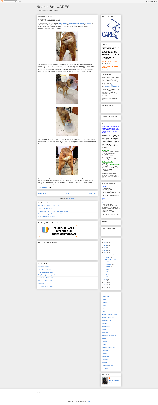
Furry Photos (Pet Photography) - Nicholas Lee (50, 275)
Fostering (105, 323)
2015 (105, 245)
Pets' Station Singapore (44, 269)
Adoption (104, 302)
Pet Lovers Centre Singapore (45, 272)
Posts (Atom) (70, 198)
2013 (105, 250)
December (109, 255)
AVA (103, 308)
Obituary (104, 341)
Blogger (88, 401)
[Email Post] (50, 187)
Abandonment (106, 296)
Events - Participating (108, 317)
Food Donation (106, 320)
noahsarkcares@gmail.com (110, 85)
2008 (105, 287)
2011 (105, 280)
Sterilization (105, 356)
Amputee (104, 305)
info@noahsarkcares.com (112, 86)
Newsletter (105, 332)
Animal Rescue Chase (44, 266)
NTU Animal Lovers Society (45, 286)
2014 (105, 247)
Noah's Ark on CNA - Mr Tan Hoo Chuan (48, 205)
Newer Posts (42, 193)
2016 (105, 242)
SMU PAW (41, 283)
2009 (105, 284)
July (107, 269)
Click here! (105, 69)
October (108, 257)
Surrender (105, 359)
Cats (103, 311)
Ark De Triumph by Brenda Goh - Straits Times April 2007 (53, 211)
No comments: (43, 187)
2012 (105, 252)
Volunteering (105, 368)
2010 (105, 282)
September (109, 264)
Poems (104, 344)
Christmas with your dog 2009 (46, 208)
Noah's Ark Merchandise (109, 335)
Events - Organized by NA (109, 314)
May (107, 274)
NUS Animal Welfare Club (45, 280)
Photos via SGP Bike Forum (45, 277)
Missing (104, 329)
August (108, 266)
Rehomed (105, 350)
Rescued (104, 353)
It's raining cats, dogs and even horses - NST (50, 214)
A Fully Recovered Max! (49, 20)
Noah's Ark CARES (53, 7)
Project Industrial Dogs (108, 347)
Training (104, 362)
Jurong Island (106, 326)
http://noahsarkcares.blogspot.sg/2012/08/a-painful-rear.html (75, 23)
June (107, 271)
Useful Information (107, 365)
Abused (104, 299)
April (107, 276)
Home (67, 193)
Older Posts (92, 193)
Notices (104, 338)
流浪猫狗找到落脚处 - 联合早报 (46, 216)
